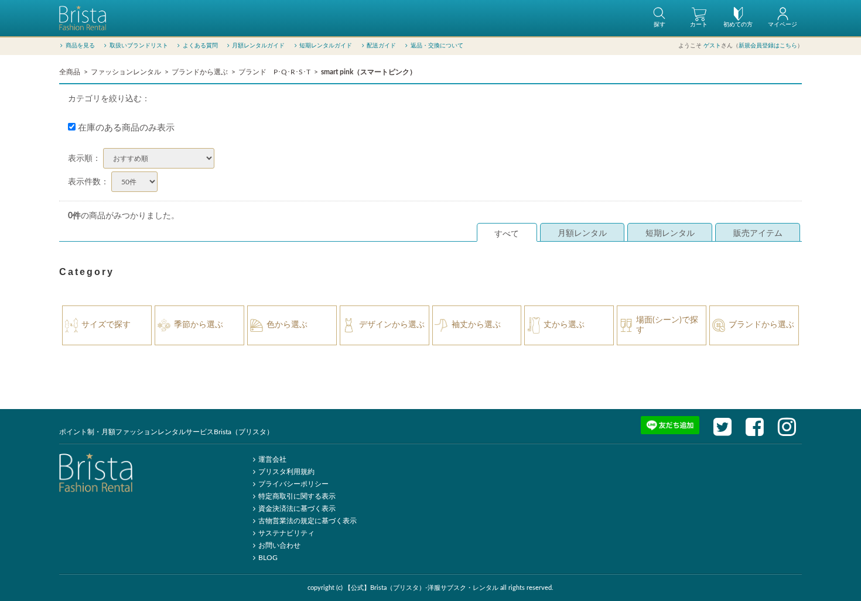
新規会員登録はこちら (768, 46)
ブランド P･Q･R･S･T (274, 71)
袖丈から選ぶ (476, 325)
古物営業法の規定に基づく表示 (307, 520)
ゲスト (712, 46)
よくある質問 (200, 46)
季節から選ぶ (198, 325)
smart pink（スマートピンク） (368, 71)
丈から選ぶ (564, 325)
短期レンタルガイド (325, 46)
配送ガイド (381, 46)
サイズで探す (106, 325)
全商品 (69, 71)
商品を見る (80, 46)
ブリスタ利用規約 (286, 471)
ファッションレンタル (126, 71)
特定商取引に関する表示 (297, 496)
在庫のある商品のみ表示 (125, 127)
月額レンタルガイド (258, 46)
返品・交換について (437, 46)
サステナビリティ (286, 533)
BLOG (268, 557)
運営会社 (272, 459)
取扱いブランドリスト (139, 46)
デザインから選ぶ (392, 325)
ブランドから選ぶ (200, 71)
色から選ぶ (287, 325)
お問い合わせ (279, 545)
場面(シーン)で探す (667, 325)
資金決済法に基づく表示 (297, 508)
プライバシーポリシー (293, 483)
